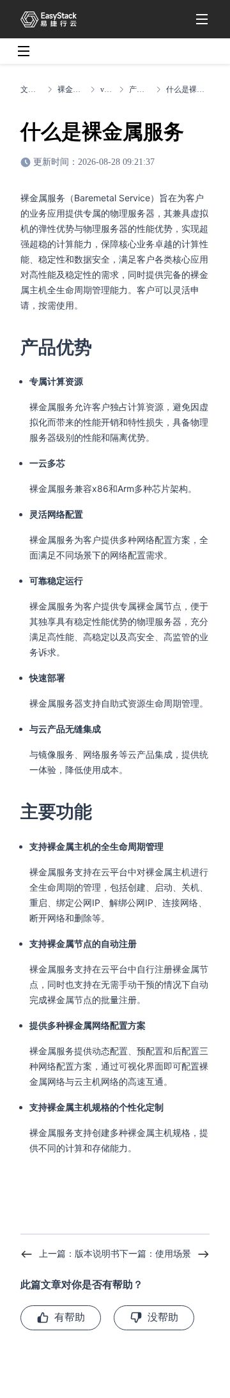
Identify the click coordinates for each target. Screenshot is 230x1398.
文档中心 (31, 89)
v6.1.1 (107, 89)
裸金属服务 (71, 89)
